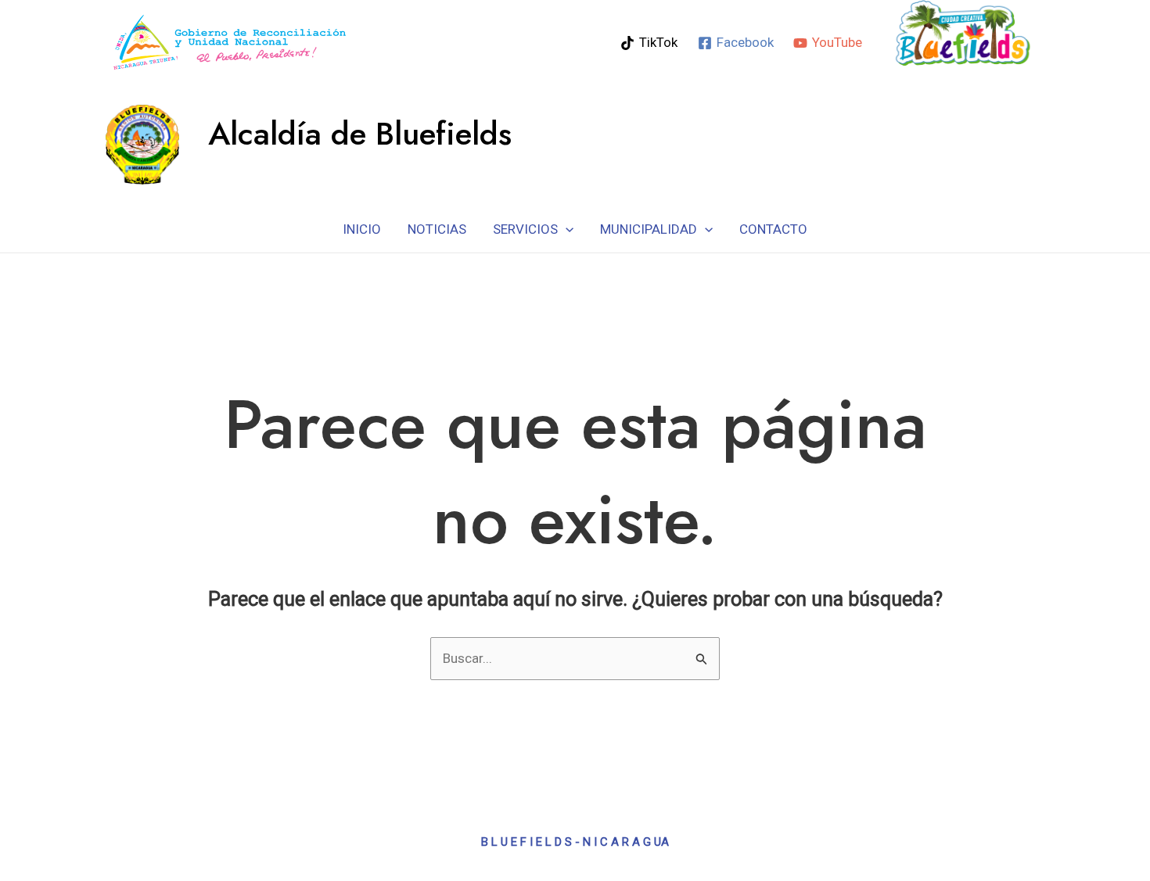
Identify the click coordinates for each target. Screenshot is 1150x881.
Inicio (362, 229)
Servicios (525, 229)
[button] (565, 229)
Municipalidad (648, 229)
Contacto (773, 229)
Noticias (437, 229)
